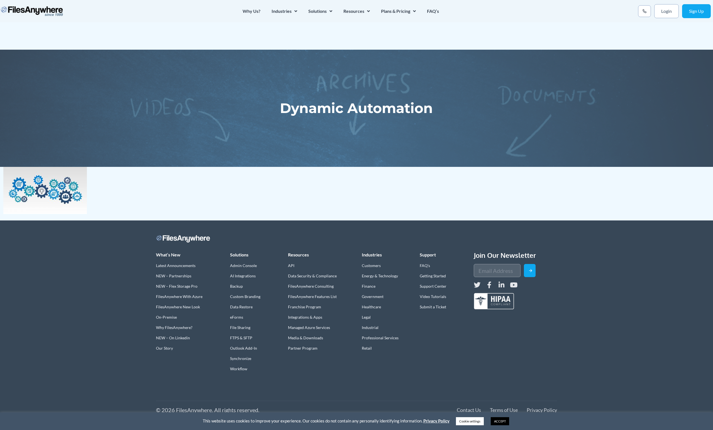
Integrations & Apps (305, 317)
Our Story (164, 348)
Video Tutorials (433, 296)
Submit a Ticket (433, 306)
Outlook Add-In (243, 348)
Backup (236, 286)
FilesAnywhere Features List (312, 296)
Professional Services (380, 337)
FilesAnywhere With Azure (179, 296)
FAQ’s (433, 11)
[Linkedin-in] (501, 285)
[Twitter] (477, 285)
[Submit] (530, 270)
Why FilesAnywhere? (174, 327)
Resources (353, 11)
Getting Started (433, 275)
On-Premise (166, 317)
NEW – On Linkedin (173, 337)
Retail (367, 348)
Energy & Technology (380, 275)
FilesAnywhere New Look (178, 306)
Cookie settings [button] (469, 421)
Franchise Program (304, 306)
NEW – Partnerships (173, 275)
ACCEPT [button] (500, 421)
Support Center (433, 286)
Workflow (238, 368)
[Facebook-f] (489, 285)
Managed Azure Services (309, 327)
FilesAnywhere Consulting (311, 286)
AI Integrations (243, 275)
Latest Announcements (176, 265)
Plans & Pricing (395, 11)
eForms (236, 317)
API (291, 265)
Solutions (317, 11)
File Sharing (240, 327)
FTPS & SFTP (241, 337)
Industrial (370, 327)
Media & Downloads (305, 337)
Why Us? (251, 11)
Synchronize (240, 358)
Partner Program (303, 348)
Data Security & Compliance (312, 275)
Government (373, 296)
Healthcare (371, 306)
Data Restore (241, 306)
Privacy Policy (436, 420)
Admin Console (243, 265)
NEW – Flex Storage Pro (176, 286)
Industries (282, 11)
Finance (368, 286)
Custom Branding (245, 296)
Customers (371, 265)
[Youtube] (514, 285)
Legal (366, 317)
